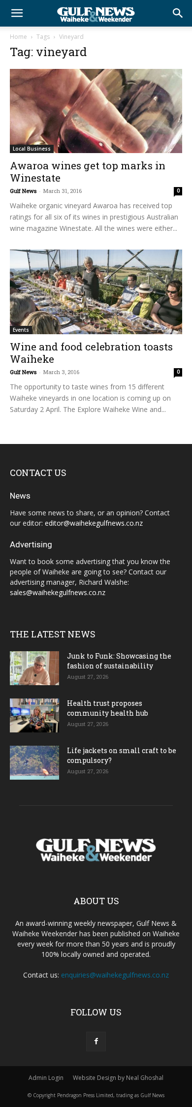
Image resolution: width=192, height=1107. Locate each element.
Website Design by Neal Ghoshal (118, 1078)
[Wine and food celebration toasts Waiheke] (96, 292)
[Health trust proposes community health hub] (34, 715)
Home (18, 36)
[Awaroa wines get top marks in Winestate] (96, 111)
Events (21, 329)
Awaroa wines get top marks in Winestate (87, 171)
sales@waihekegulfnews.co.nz (57, 592)
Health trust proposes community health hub (107, 708)
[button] (16, 13)
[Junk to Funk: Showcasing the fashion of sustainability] (34, 668)
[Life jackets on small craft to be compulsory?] (34, 763)
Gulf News (23, 190)
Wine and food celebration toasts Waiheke (91, 353)
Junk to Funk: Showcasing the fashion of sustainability (119, 660)
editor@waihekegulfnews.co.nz (94, 523)
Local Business (32, 148)
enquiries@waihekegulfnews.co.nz (115, 975)
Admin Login (46, 1078)
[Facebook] (96, 1041)
